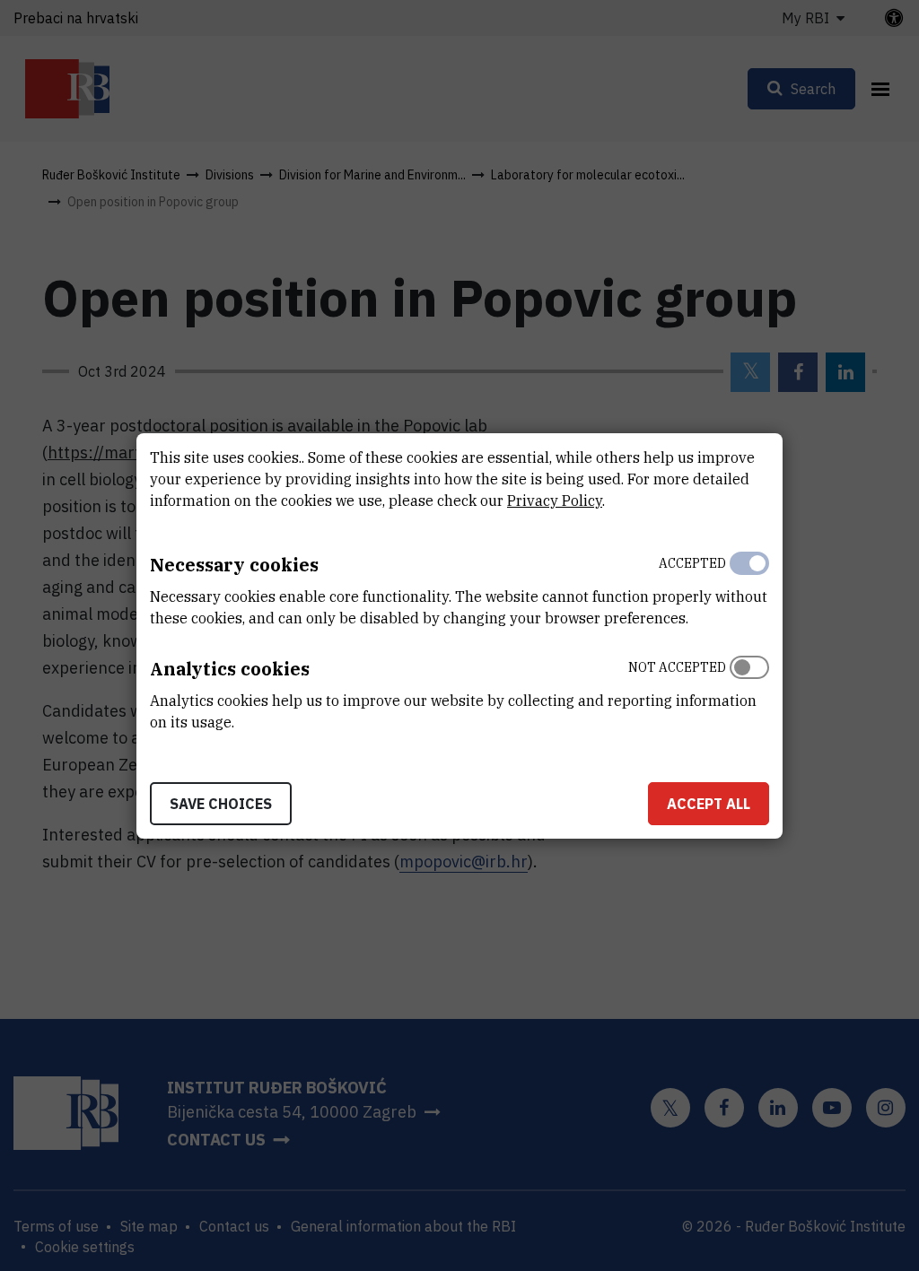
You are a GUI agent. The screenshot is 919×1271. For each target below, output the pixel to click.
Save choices (221, 804)
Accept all (708, 804)
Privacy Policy (554, 500)
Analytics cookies (230, 669)
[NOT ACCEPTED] (749, 691)
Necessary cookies (234, 565)
